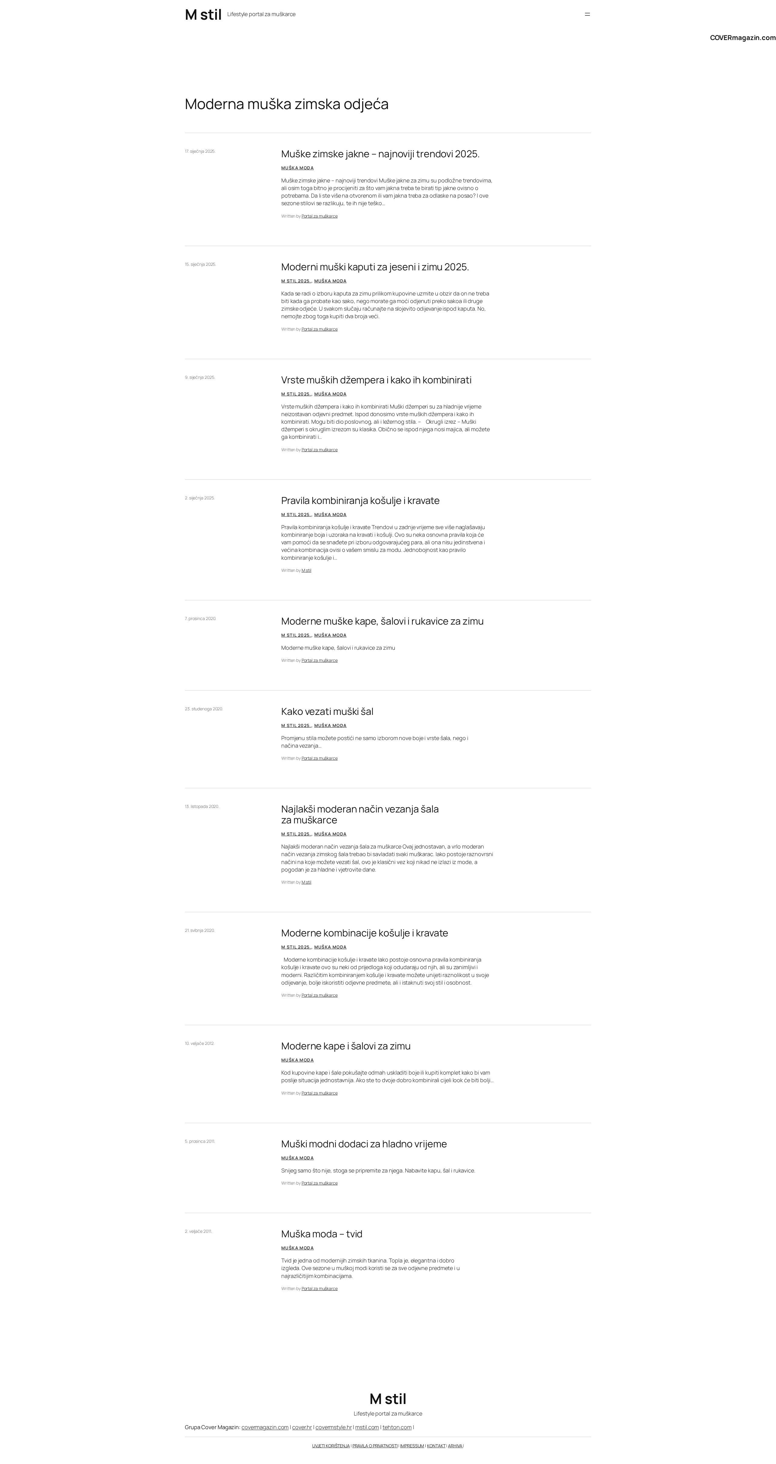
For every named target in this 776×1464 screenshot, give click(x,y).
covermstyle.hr (334, 1427)
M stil (203, 14)
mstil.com (367, 1427)
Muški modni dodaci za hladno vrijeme (364, 1143)
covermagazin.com (265, 1427)
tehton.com (397, 1427)
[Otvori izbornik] (587, 14)
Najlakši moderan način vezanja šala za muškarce (360, 814)
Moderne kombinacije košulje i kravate (364, 932)
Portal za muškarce (320, 216)
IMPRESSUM (412, 1446)
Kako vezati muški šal (327, 711)
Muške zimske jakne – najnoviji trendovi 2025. (380, 153)
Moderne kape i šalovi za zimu (346, 1045)
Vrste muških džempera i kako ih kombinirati (376, 379)
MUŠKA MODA (297, 168)
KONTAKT (436, 1446)
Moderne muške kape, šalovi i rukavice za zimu (382, 620)
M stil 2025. (296, 281)
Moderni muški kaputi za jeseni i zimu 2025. (375, 266)
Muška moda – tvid (322, 1233)
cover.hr (302, 1427)
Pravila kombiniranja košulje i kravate (360, 500)
